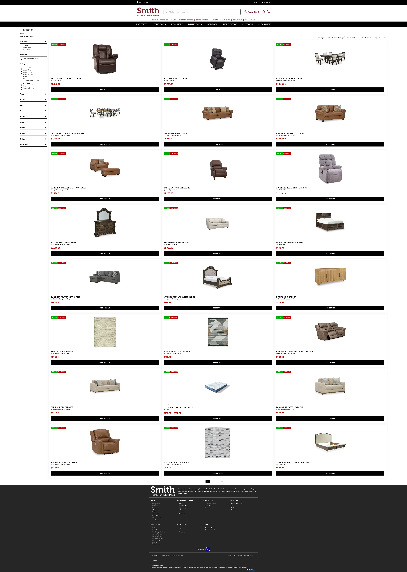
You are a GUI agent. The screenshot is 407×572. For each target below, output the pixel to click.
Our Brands (155, 520)
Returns (181, 504)
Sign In (181, 528)
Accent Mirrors (27, 70)
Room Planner (156, 530)
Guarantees (182, 514)
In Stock (25, 45)
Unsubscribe (156, 544)
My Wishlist (182, 532)
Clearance (264, 24)
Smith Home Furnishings (30, 58)
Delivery (154, 528)
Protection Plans (183, 506)
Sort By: (341, 37)
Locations (237, 20)
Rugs (24, 78)
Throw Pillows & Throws (30, 80)
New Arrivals (26, 47)
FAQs (180, 510)
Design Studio (202, 20)
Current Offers (186, 20)
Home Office (156, 516)
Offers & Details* (249, 555)
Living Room (159, 24)
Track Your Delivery (262, 2)
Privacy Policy (156, 540)
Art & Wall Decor (27, 74)
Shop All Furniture (157, 518)
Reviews (214, 20)
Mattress (141, 24)
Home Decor (230, 24)
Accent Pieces (27, 72)
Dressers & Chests (28, 88)
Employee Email (210, 528)
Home (22, 33)
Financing (226, 20)
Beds (24, 86)
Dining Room (195, 24)
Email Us (207, 506)
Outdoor (247, 24)
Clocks (24, 76)
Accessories (155, 514)
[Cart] (269, 12)
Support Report (183, 508)
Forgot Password (183, 530)
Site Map (240, 555)
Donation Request (157, 538)
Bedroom (212, 24)
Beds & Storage (28, 84)
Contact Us (250, 20)
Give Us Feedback (210, 508)
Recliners (177, 24)
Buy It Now (26, 49)
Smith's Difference (160, 20)
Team (173, 20)
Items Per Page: (370, 37)
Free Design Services (158, 532)
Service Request (157, 534)
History (233, 508)
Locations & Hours (210, 504)
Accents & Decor (28, 68)
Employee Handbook (211, 530)
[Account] (263, 12)
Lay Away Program (157, 536)
